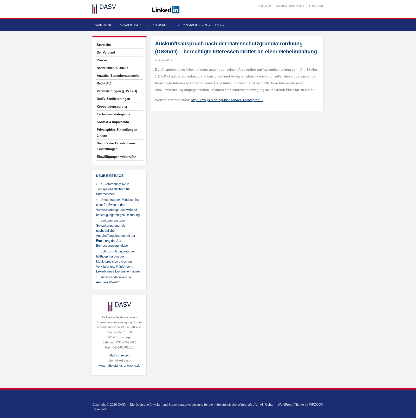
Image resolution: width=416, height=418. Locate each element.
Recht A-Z (104, 83)
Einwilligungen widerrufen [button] (116, 157)
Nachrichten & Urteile (112, 68)
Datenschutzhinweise (290, 5)
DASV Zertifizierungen (113, 99)
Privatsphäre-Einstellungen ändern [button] (117, 132)
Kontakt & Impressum (113, 122)
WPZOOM (316, 404)
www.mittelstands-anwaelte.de (119, 365)
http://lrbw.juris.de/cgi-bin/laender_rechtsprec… (227, 100)
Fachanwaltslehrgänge (113, 114)
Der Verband (106, 52)
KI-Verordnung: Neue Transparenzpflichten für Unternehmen (113, 189)
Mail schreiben (119, 355)
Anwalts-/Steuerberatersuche (144, 25)
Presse (102, 60)
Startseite (265, 5)
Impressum (316, 5)
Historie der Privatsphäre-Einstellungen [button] (116, 146)
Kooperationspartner (112, 106)
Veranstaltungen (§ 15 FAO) (201, 25)
